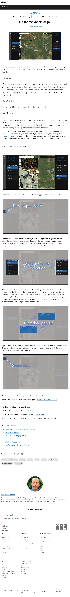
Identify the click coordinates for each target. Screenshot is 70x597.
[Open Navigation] (68, 2)
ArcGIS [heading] (3, 533)
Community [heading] (24, 533)
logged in (12, 518)
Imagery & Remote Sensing (21, 17)
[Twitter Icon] (14, 455)
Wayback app (30, 131)
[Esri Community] (57, 528)
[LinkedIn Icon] (22, 455)
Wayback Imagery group (14, 442)
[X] (61, 525)
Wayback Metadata (12, 433)
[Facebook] (57, 525)
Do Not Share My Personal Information (59, 590)
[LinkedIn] (65, 525)
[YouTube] (65, 528)
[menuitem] (10, 537)
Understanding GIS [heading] (45, 533)
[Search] (63, 2)
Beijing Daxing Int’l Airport (47, 400)
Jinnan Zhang (39, 414)
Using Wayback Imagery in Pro (16, 439)
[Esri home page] (4, 2)
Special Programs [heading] (26, 558)
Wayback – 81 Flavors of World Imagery (20, 429)
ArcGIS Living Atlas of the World (17, 445)
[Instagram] (61, 528)
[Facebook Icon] (18, 455)
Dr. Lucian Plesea (34, 411)
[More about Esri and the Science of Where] (5, 527)
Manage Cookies (43, 590)
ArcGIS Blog (5, 7)
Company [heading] (4, 558)
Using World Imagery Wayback (16, 436)
